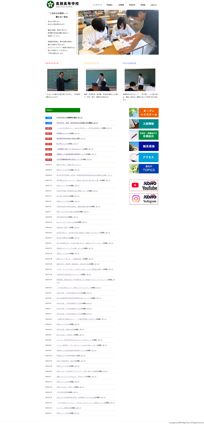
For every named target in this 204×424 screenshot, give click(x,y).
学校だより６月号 (63, 201)
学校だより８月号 (63, 170)
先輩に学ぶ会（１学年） (65, 387)
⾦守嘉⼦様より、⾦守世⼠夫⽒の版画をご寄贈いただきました (78, 233)
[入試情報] (144, 127)
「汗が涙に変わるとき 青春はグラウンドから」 (73, 288)
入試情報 (120, 5)
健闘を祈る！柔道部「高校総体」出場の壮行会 (73, 264)
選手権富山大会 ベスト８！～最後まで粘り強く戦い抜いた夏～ (78, 180)
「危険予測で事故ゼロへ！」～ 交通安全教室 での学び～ (76, 319)
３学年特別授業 (62, 392)
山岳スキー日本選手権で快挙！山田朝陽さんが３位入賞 (76, 397)
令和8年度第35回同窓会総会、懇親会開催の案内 (73, 206)
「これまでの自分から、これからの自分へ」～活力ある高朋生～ (79, 128)
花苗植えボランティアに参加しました (70, 248)
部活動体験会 (61, 117)
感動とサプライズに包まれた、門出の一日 (71, 376)
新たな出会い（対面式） (65, 335)
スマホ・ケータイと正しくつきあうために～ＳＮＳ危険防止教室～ (80, 269)
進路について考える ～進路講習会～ (70, 259)
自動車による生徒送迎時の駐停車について (71, 154)
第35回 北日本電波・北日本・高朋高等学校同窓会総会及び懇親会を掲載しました (84, 175)
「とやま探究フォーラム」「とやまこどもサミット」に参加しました (80, 403)
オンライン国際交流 (63, 408)
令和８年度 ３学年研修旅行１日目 (69, 314)
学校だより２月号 (63, 382)
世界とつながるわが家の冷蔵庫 (67, 212)
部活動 (142, 5)
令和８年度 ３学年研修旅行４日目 (69, 293)
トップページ (97, 5)
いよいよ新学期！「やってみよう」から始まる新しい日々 (76, 345)
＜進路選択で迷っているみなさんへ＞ (70, 149)
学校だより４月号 (63, 324)
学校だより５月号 (63, 253)
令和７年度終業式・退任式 (66, 361)
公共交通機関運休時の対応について (69, 159)
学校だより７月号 (63, 185)
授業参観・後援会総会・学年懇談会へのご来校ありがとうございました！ (82, 280)
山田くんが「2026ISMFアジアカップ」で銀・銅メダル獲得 (77, 371)
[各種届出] (144, 138)
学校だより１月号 (63, 413)
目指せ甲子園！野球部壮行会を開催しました (72, 191)
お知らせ (153, 5)
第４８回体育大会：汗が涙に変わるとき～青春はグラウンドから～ (80, 243)
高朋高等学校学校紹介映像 (66, 138)
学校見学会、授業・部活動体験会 (68, 123)
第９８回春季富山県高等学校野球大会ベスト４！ (73, 298)
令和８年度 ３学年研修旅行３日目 (69, 303)
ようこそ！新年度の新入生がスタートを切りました (74, 340)
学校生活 (132, 5)
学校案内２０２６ (63, 133)
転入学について (62, 144)
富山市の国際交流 (63, 238)
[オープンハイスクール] (144, 116)
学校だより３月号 (63, 366)
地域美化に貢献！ (63, 227)
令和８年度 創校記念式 (65, 329)
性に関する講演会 (63, 196)
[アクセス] (144, 161)
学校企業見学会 (62, 217)
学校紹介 (109, 5)
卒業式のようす (62, 356)
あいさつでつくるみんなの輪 (66, 222)
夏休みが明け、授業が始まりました (69, 165)
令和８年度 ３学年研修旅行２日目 (69, 309)
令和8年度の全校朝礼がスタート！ (68, 274)
